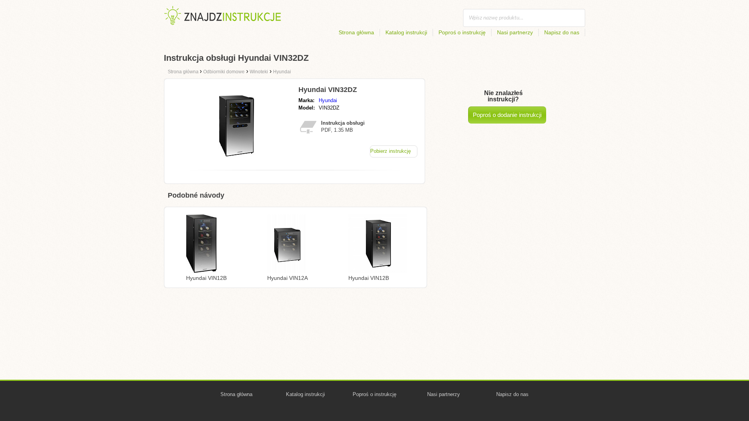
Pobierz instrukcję (390, 151)
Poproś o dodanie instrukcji (507, 114)
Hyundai (328, 100)
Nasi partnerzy (515, 32)
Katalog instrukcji (406, 32)
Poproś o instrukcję (462, 32)
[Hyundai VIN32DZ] (235, 162)
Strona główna (356, 32)
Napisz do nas (561, 32)
